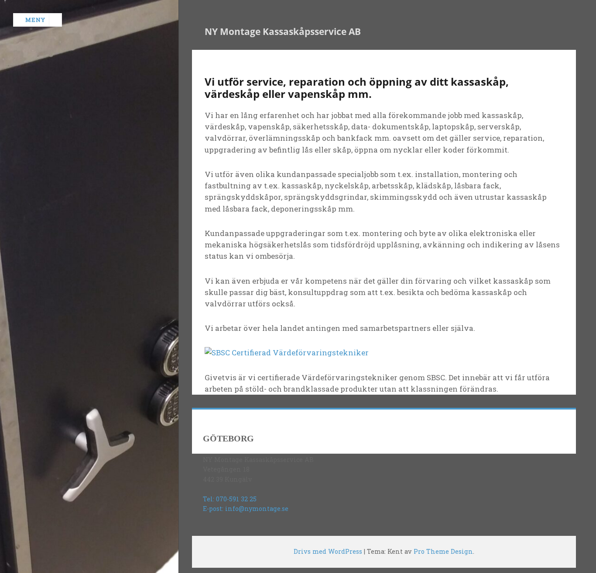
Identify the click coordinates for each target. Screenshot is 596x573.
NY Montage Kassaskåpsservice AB (283, 31)
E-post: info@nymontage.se (245, 508)
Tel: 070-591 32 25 (230, 499)
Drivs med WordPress (328, 551)
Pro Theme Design (443, 551)
